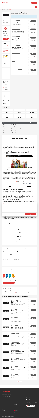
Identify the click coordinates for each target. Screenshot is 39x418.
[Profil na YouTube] (29, 399)
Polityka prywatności (4, 403)
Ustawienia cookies (4, 411)
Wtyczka (3, 409)
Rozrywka (15, 404)
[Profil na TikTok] (31, 399)
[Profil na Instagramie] (28, 399)
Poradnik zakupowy (4, 410)
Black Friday (3, 405)
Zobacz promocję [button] (33, 318)
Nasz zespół (3, 400)
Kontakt (3, 404)
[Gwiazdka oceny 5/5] (6, 56)
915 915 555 (5, 64)
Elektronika (15, 400)
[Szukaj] (36, 7)
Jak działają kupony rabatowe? (6, 406)
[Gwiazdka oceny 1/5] (3, 56)
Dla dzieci (15, 406)
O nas (2, 399)
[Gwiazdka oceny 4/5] (5, 56)
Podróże (15, 403)
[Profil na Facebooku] (26, 399)
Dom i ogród (15, 399)
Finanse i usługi (16, 405)
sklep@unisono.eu (6, 65)
